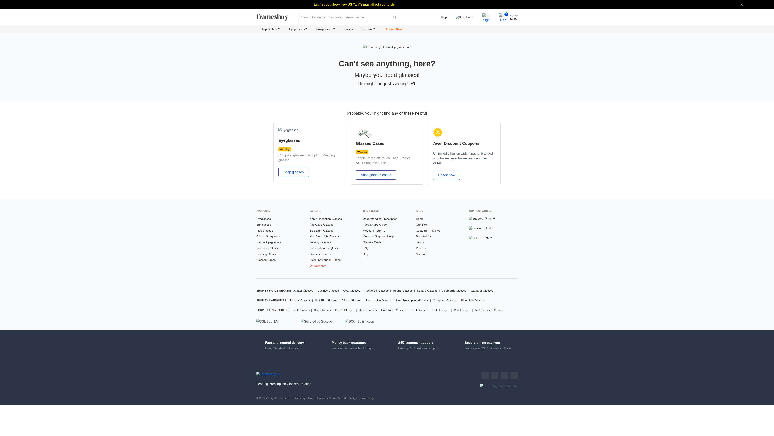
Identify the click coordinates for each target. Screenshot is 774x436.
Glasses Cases (266, 259)
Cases (348, 29)
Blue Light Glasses (321, 230)
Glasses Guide (372, 242)
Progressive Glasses (379, 300)
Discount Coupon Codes (325, 259)
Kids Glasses (264, 230)
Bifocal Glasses (351, 300)
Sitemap (421, 254)
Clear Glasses (368, 310)
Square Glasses (427, 290)
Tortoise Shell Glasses (489, 310)
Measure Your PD (374, 230)
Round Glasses (403, 290)
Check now (446, 175)
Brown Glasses (344, 310)
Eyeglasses (297, 29)
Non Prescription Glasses (412, 300)
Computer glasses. (291, 155)
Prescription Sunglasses (325, 248)
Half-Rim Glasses (326, 300)
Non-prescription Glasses (326, 218)
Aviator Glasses (303, 290)
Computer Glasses (268, 248)
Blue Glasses (322, 310)
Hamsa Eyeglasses (268, 242)
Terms (420, 242)
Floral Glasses (419, 310)
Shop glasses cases (376, 175)
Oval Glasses (351, 290)
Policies (421, 248)
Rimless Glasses (300, 300)
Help (444, 17)
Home (420, 218)
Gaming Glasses (320, 242)
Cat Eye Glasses (328, 290)
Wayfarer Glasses (482, 290)
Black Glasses (301, 310)
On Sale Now (393, 29)
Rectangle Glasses (377, 290)
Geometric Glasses (454, 290)
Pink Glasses (462, 310)
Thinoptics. (314, 155)
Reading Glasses (267, 254)
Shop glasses (293, 172)
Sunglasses (324, 29)
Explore (367, 29)
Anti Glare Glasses (321, 224)
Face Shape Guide (375, 224)
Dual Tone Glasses (393, 310)
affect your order (383, 4)
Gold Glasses (440, 310)
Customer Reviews (428, 230)
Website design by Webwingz (356, 398)
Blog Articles (424, 236)
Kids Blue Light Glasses (325, 236)
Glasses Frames (320, 254)
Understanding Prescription (380, 218)
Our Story (422, 224)
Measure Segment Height (379, 236)
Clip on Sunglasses (268, 236)
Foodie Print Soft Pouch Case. (377, 158)
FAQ (365, 248)
